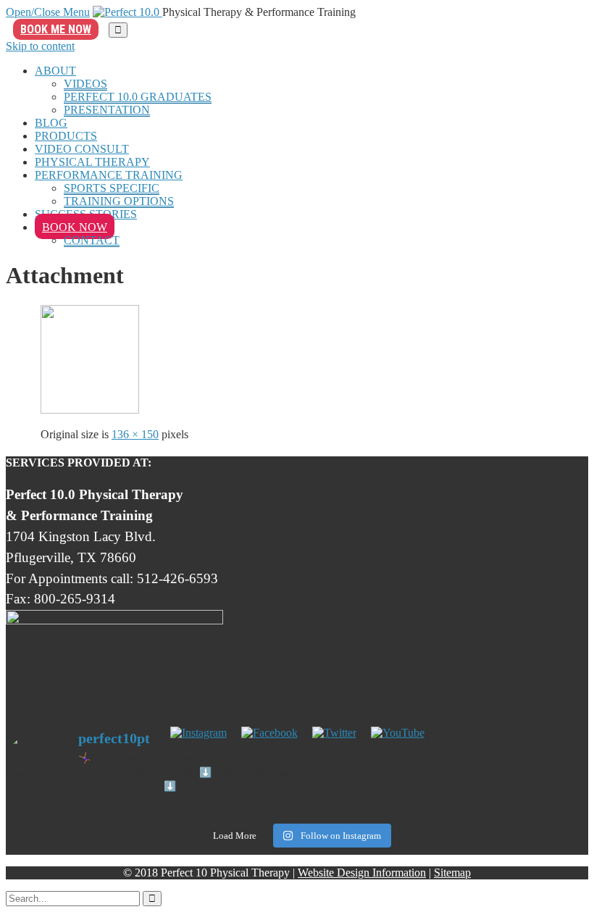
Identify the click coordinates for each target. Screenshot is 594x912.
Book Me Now (55, 29)
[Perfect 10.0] (127, 12)
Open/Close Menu (48, 12)
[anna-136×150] (90, 409)
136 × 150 (135, 434)
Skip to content (40, 46)
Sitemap (452, 872)
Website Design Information (362, 872)
